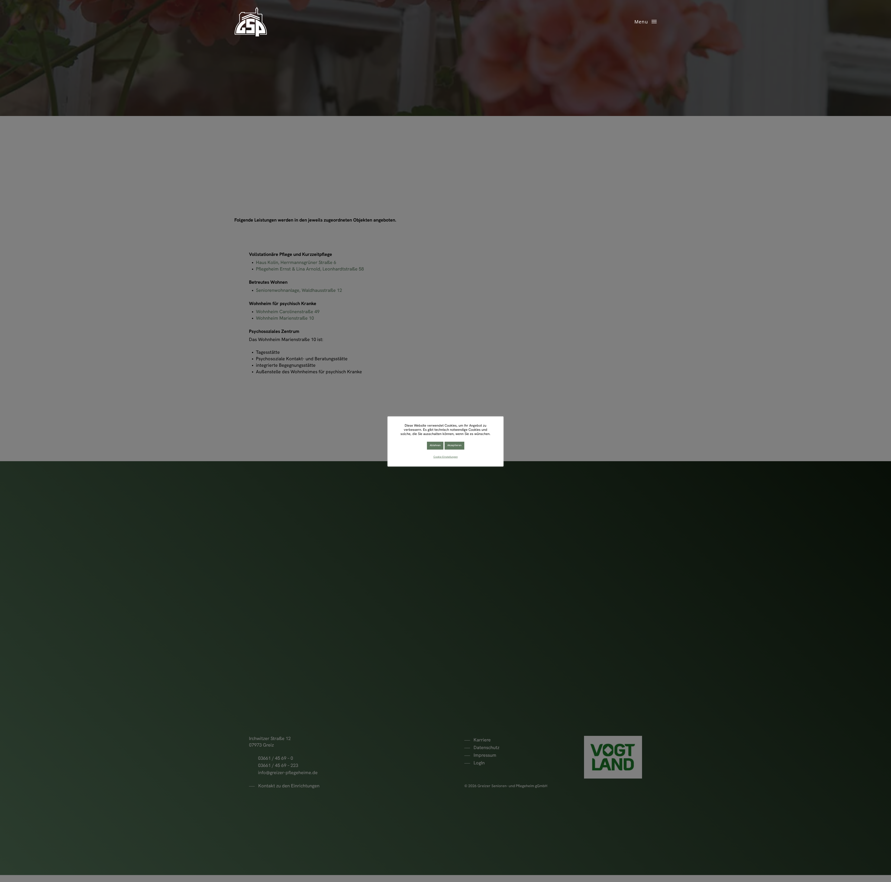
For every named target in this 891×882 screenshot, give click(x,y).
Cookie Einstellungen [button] (445, 457)
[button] (645, 21)
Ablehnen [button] (435, 445)
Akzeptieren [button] (454, 445)
